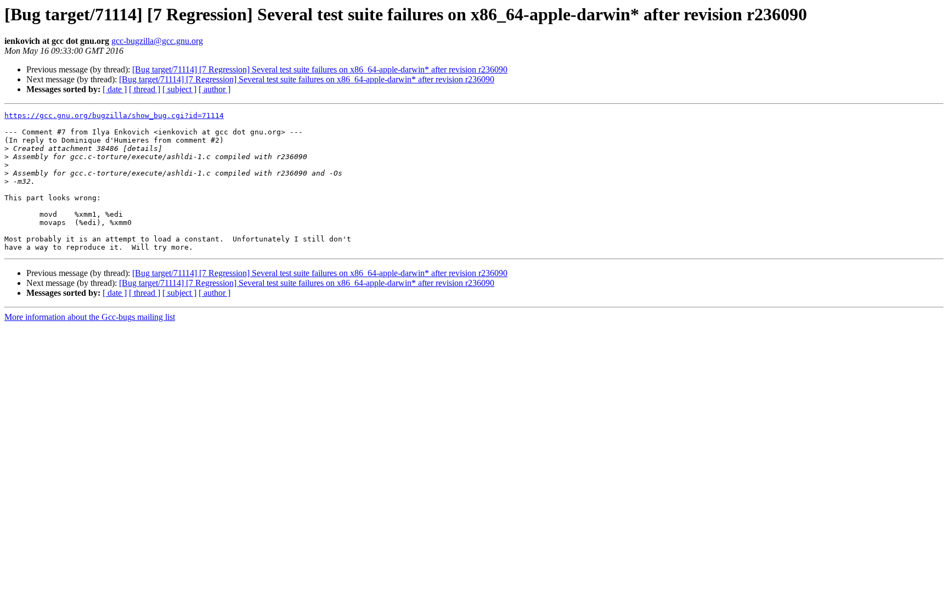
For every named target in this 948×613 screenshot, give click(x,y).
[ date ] (115, 89)
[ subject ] (179, 89)
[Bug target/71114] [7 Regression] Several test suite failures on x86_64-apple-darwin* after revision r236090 (319, 69)
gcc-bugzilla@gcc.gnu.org (157, 41)
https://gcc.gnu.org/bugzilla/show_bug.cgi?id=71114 (114, 115)
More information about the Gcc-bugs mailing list (89, 317)
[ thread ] (144, 89)
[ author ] (214, 89)
